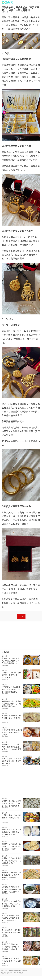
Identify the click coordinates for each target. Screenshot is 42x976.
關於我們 (3, 973)
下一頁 (21, 616)
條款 (15, 973)
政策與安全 (10, 973)
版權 (21, 973)
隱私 (18, 973)
